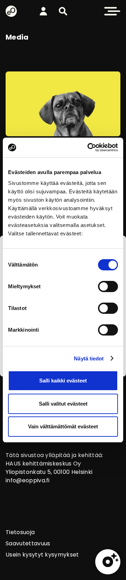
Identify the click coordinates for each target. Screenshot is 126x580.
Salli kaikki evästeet (63, 381)
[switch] (108, 286)
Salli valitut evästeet (63, 404)
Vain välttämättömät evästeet (63, 426)
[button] (63, 11)
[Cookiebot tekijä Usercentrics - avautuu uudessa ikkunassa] (89, 147)
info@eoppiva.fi (28, 480)
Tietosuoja (20, 532)
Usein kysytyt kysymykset (42, 555)
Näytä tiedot (89, 358)
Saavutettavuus (28, 543)
